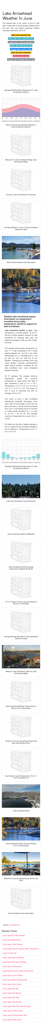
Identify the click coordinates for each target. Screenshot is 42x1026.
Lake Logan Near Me (10, 988)
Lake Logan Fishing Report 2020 (15, 1015)
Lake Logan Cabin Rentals (12, 944)
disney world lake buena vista (21, 45)
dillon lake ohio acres (21, 56)
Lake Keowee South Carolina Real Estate (18, 971)
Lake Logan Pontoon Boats (13, 1011)
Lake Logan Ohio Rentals (12, 1002)
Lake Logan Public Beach (12, 1019)
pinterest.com (15, 925)
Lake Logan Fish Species (12, 993)
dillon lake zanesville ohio (21, 35)
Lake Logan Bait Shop (11, 997)
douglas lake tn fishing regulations (21, 42)
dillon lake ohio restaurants (21, 52)
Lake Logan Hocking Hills (12, 966)
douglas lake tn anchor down (21, 49)
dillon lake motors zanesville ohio (21, 38)
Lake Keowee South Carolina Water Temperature (21, 948)
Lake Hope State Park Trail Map (14, 962)
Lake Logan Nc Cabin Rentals (14, 935)
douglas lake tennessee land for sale (21, 59)
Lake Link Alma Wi (9, 953)
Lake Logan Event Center (12, 984)
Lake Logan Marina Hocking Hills (15, 980)
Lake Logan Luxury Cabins (13, 975)
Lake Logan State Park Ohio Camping (17, 1006)
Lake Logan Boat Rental (12, 940)
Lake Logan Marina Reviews (13, 957)
